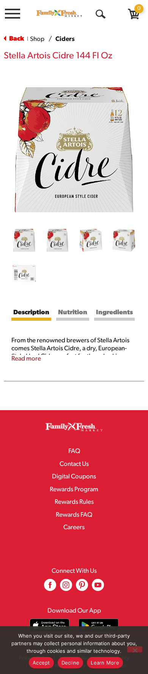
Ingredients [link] (114, 312)
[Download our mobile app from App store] (49, 625)
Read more (26, 359)
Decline (70, 663)
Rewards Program (74, 489)
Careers (74, 527)
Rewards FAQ (74, 515)
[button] (24, 240)
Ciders (65, 39)
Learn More (105, 663)
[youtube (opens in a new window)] (98, 588)
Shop (37, 39)
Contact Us (74, 464)
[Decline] (134, 649)
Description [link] (31, 312)
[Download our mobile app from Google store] (98, 625)
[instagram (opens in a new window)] (66, 588)
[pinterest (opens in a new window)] (82, 588)
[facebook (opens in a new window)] (50, 588)
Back (16, 39)
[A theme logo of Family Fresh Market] (59, 13)
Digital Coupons (74, 476)
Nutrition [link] (72, 312)
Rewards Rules (74, 502)
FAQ (74, 451)
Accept (41, 663)
